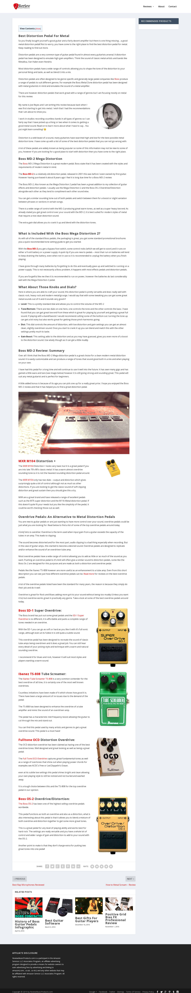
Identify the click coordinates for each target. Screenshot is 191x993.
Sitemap (120, 992)
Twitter (112, 992)
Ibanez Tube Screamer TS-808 (37, 678)
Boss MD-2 (28, 174)
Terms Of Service (133, 992)
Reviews (147, 6)
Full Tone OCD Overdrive (35, 758)
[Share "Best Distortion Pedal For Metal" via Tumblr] (62, 866)
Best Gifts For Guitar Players (86, 919)
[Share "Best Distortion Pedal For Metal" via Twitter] (52, 866)
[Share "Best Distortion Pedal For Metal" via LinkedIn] (73, 866)
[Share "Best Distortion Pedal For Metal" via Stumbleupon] (78, 866)
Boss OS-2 (26, 799)
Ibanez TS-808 (29, 674)
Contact (173, 6)
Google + (93, 992)
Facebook (103, 992)
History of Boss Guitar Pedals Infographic (27, 924)
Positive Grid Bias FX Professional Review (115, 918)
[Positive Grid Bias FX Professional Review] (119, 903)
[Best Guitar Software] (59, 907)
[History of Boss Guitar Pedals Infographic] (28, 907)
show (38, 28)
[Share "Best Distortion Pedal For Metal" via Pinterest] (68, 866)
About (161, 6)
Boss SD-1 (26, 610)
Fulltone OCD (29, 740)
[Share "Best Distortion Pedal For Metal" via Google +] (57, 866)
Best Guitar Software (54, 921)
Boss (116, 79)
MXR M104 (26, 461)
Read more (89, 573)
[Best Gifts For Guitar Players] (89, 905)
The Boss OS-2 (25, 803)
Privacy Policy (148, 992)
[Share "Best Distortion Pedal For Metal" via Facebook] (47, 866)
